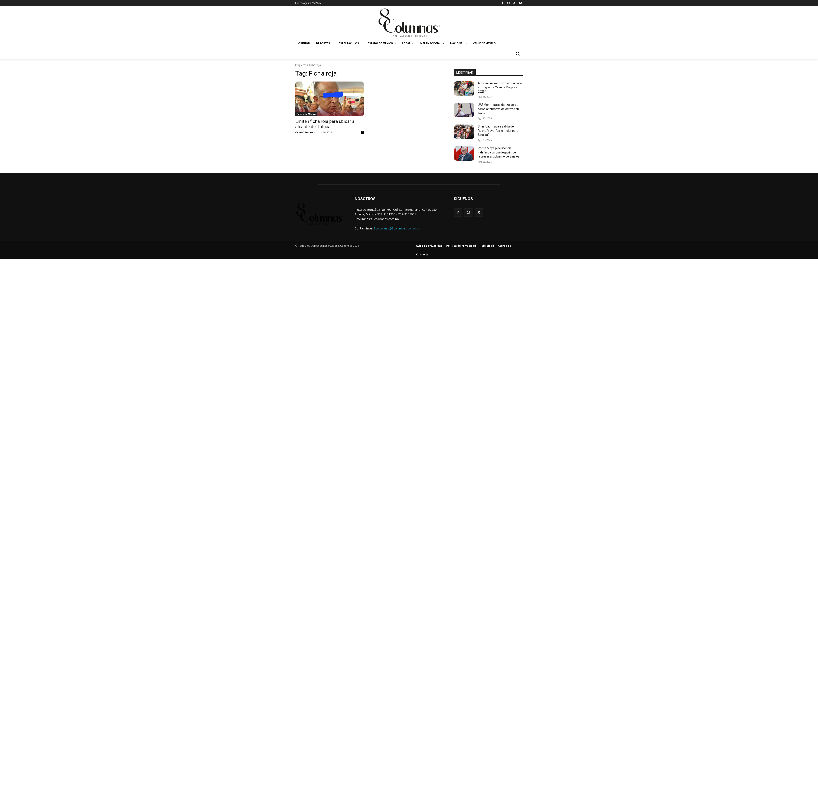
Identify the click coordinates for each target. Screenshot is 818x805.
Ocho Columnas (305, 132)
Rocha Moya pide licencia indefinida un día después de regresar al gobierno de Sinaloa (499, 152)
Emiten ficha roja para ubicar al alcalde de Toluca (325, 124)
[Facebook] (502, 3)
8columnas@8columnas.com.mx (396, 228)
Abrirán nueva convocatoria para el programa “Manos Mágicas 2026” (500, 87)
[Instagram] (508, 3)
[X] (514, 3)
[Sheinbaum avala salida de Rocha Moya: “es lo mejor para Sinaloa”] (464, 132)
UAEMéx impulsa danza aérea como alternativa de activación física (498, 109)
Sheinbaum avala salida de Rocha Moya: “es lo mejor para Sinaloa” (498, 130)
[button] (518, 54)
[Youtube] (520, 3)
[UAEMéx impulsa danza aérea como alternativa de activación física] (464, 110)
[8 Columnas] (409, 23)
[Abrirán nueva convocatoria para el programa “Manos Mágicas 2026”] (464, 88)
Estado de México (306, 114)
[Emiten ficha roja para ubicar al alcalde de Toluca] (329, 99)
